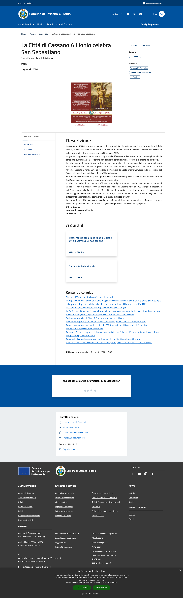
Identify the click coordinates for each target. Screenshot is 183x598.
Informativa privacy (100, 542)
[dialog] (91, 583)
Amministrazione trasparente (104, 533)
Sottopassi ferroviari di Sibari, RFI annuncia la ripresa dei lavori (95, 318)
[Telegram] (139, 13)
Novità (32, 33)
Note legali (96, 546)
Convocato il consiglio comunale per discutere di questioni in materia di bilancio (103, 339)
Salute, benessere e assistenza (105, 511)
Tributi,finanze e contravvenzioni (106, 502)
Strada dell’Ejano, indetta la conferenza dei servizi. (89, 297)
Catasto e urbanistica (64, 511)
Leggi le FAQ (60, 542)
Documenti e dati (25, 520)
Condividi (133, 45)
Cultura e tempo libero (64, 497)
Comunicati (43, 33)
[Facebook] (120, 13)
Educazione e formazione (102, 493)
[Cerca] (162, 14)
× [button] (180, 570)
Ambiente (96, 506)
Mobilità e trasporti (63, 515)
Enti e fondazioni (25, 506)
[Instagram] (133, 13)
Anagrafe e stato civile (64, 493)
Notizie (132, 493)
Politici (21, 511)
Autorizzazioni (98, 515)
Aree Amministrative (27, 497)
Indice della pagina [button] (31, 136)
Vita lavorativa (61, 502)
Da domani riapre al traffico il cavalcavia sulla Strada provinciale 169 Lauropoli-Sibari (106, 321)
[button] (91, 593)
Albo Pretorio (97, 537)
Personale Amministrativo (29, 515)
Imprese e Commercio (64, 506)
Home (23, 33)
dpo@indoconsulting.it (101, 562)
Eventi (131, 518)
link (115, 582)
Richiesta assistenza (63, 546)
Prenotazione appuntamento (67, 533)
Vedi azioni (146, 45)
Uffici (20, 502)
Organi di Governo (26, 493)
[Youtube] (127, 13)
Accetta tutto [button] (82, 588)
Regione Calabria (25, 3)
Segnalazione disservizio (65, 537)
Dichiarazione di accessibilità (104, 551)
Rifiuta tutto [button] (101, 588)
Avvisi (131, 502)
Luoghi (132, 514)
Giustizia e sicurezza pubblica (104, 497)
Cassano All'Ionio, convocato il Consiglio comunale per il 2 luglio (96, 307)
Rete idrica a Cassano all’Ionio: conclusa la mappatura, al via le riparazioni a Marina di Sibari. (109, 342)
